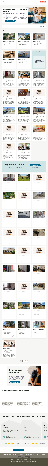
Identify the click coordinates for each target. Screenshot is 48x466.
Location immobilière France (7, 4)
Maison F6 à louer (21, 150)
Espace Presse (21, 454)
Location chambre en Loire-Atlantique (8, 393)
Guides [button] (36, 1)
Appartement (13, 461)
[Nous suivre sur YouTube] (27, 457)
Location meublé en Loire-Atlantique (23, 395)
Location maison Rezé (6, 404)
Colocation (19, 1)
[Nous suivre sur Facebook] (19, 457)
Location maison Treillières (36, 407)
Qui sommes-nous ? (7, 454)
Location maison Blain (36, 403)
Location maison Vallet (36, 404)
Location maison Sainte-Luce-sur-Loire (23, 410)
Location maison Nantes (6, 401)
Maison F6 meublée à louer (8, 41)
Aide (37, 454)
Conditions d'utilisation (11, 464)
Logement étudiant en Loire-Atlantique (38, 392)
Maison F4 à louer (21, 78)
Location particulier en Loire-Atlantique (8, 392)
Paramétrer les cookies (36, 464)
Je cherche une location (10, 20)
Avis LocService (21, 463)
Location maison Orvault (6, 407)
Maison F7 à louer (6, 237)
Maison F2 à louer (21, 329)
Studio (20, 461)
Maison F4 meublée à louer (8, 59)
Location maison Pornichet (36, 401)
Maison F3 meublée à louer (23, 182)
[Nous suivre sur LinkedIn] (29, 457)
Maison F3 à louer (36, 41)
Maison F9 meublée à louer (38, 78)
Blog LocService (15, 463)
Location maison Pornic (21, 406)
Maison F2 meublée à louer (8, 78)
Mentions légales (30, 454)
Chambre (23, 461)
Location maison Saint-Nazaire (7, 402)
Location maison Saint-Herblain (7, 403)
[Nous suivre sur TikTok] (25, 457)
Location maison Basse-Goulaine (37, 405)
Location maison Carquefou (21, 401)
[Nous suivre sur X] (21, 457)
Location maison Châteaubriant (22, 407)
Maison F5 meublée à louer (8, 132)
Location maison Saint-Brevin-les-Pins (23, 409)
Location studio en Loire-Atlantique (8, 395)
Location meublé (28, 461)
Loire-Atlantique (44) (15, 4)
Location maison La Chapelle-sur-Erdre (23, 402)
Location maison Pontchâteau (37, 402)
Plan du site (28, 459)
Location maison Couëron (6, 410)
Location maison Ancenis (36, 406)
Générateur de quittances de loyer (30, 463)
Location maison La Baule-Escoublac (23, 404)
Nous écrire (42, 454)
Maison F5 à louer (21, 59)
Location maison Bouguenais (22, 403)
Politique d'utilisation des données (21, 464)
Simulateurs (30, 1)
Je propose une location (21, 20)
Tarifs (14, 454)
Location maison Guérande (21, 405)
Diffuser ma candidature (14, 382)
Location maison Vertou (6, 409)
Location (14, 1)
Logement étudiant (34, 461)
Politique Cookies (29, 464)
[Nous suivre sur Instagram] (23, 457)
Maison (17, 461)
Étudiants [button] (25, 1)
